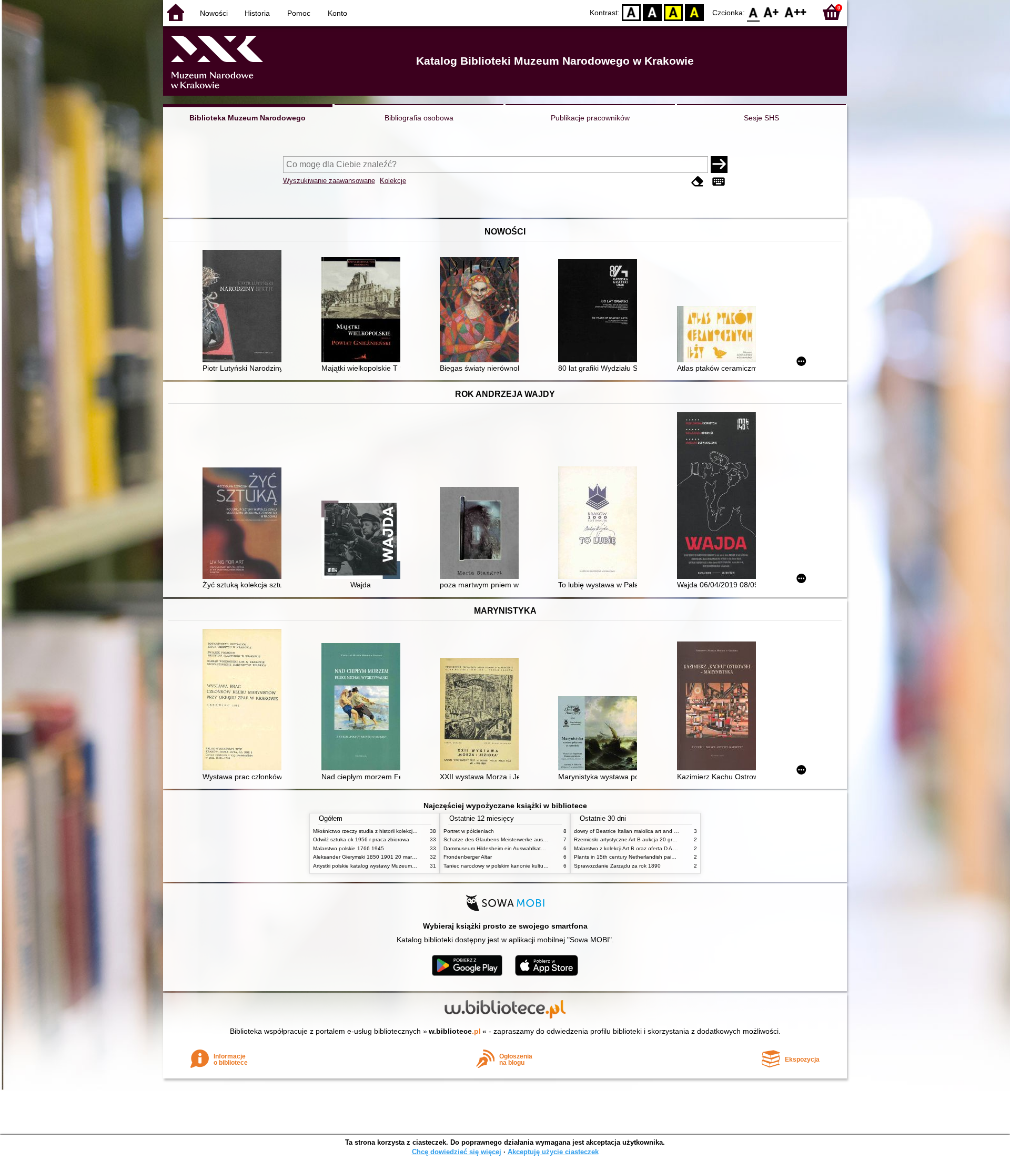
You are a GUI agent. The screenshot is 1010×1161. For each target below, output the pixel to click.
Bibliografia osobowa (419, 118)
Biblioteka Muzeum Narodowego (247, 118)
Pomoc (298, 13)
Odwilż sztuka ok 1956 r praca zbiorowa (361, 839)
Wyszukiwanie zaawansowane (329, 181)
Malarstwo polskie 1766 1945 (348, 848)
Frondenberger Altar (467, 857)
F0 (754, 11)
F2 (796, 11)
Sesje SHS (761, 118)
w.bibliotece (455, 1031)
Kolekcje (393, 181)
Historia (257, 13)
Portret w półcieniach (468, 831)
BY (694, 11)
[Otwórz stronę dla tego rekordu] (245, 307)
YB (673, 11)
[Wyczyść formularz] (697, 181)
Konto (337, 13)
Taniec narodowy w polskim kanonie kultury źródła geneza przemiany (526, 866)
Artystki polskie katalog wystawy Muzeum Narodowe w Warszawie (392, 866)
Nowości (214, 13)
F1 (771, 11)
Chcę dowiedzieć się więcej (456, 1152)
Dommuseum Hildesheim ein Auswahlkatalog (497, 848)
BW (652, 11)
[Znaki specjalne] (718, 181)
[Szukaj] (719, 164)
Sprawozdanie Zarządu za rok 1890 (617, 866)
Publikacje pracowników (590, 118)
